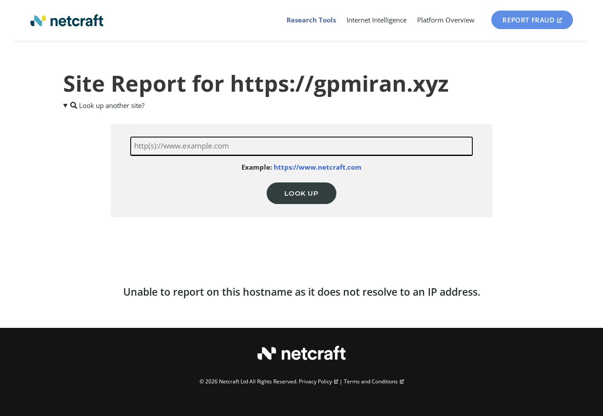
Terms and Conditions (371, 381)
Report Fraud (528, 19)
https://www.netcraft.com (318, 167)
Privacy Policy (315, 381)
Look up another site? (110, 105)
